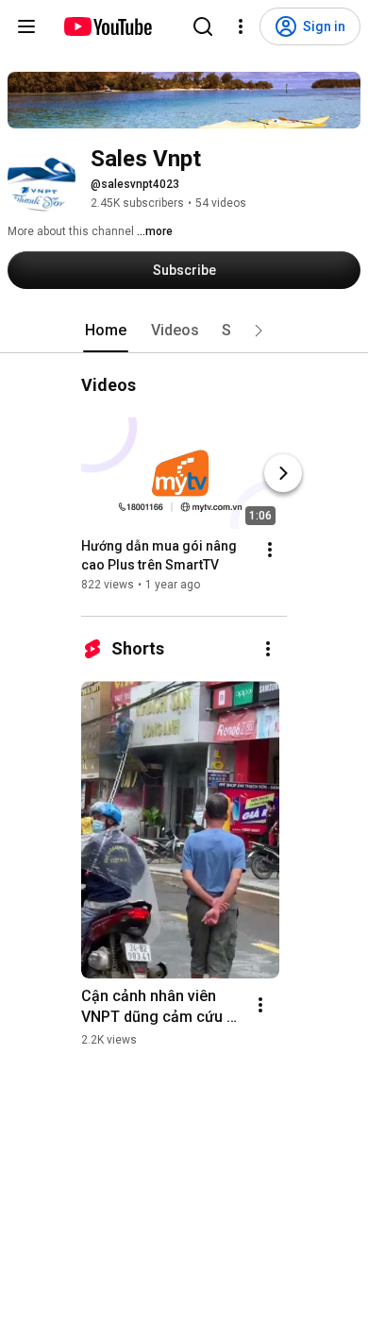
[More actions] (270, 550)
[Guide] (26, 26)
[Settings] (240, 26)
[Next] (283, 473)
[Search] (203, 26)
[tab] (105, 330)
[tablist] (184, 330)
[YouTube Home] (107, 26)
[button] (258, 330)
